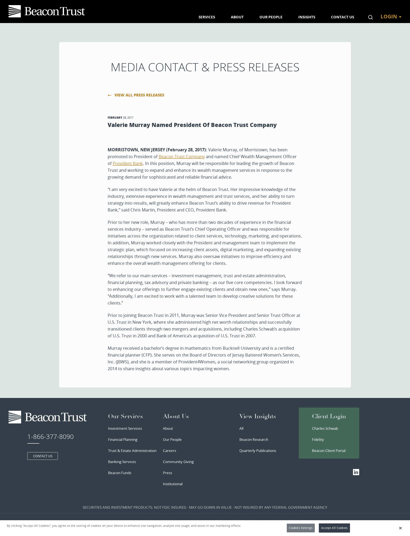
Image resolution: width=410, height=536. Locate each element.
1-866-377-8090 (50, 436)
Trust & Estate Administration (132, 450)
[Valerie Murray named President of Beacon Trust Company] (48, 11)
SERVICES (207, 17)
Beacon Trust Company (182, 156)
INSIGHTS (306, 17)
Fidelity (318, 439)
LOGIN (389, 16)
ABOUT (237, 17)
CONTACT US (342, 17)
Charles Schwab (325, 428)
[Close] (400, 528)
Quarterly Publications (257, 450)
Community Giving (178, 461)
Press (167, 472)
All (241, 428)
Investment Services (125, 428)
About (168, 428)
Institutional (173, 483)
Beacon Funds (119, 472)
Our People (172, 439)
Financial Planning (122, 439)
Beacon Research (253, 439)
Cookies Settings (301, 528)
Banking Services (122, 461)
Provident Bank (128, 163)
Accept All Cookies (334, 528)
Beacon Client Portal (329, 450)
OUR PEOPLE (271, 17)
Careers (169, 450)
